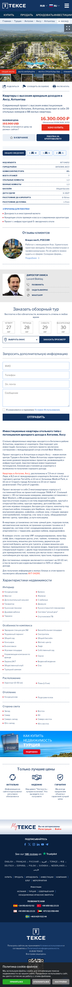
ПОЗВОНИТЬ (38, 285)
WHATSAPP (37, 295)
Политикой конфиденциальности (43, 948)
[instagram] (34, 844)
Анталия (28, 21)
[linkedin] (38, 844)
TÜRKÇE (53, 861)
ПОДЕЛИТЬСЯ (13, 86)
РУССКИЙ (34, 861)
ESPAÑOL (21, 865)
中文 (62, 861)
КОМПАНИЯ (61, 877)
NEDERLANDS (57, 865)
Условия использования (51, 945)
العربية (44, 861)
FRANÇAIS (21, 861)
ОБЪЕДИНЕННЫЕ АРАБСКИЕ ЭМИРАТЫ (36, 895)
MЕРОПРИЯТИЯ (40, 880)
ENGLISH (9, 861)
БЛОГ (27, 880)
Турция (17, 21)
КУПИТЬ (9, 14)
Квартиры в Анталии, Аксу (16, 473)
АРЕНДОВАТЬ (44, 14)
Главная (7, 21)
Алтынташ (49, 21)
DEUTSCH (9, 865)
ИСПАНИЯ (21, 891)
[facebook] (25, 844)
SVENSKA (43, 865)
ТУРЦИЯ (32, 891)
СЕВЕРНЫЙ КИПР (46, 891)
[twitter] (29, 844)
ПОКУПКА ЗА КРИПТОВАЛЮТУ (53, 137)
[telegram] (47, 844)
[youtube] (42, 844)
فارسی (36, 869)
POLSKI (32, 865)
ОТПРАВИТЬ (36, 417)
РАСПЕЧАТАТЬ (63, 86)
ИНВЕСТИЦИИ (63, 14)
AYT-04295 (34, 573)
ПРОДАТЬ (26, 14)
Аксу (38, 21)
